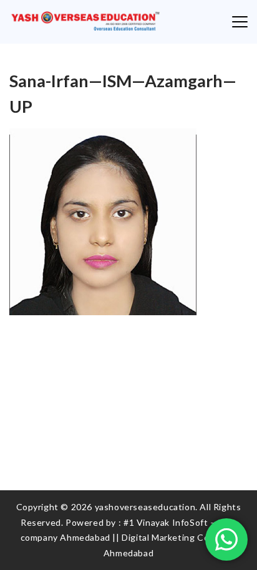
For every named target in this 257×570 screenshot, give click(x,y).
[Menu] (240, 21)
